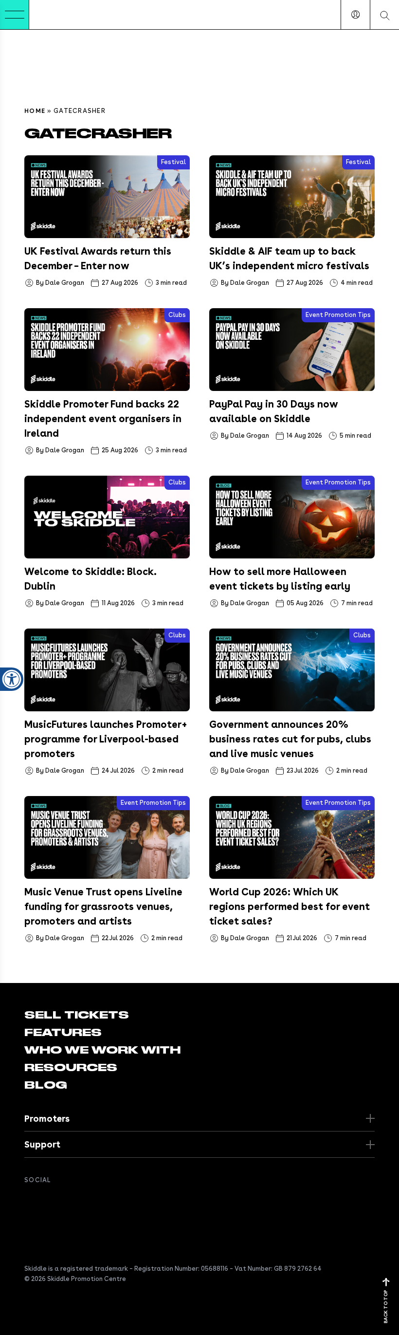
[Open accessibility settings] (11, 679)
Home (34, 110)
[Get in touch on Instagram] (88, 1201)
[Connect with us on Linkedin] (69, 1201)
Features (63, 1033)
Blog (45, 1085)
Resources (70, 1068)
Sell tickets (76, 1015)
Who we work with (102, 1050)
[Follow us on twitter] (49, 1201)
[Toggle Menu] (14, 14)
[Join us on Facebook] (30, 1201)
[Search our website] (384, 14)
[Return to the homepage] (59, 14)
